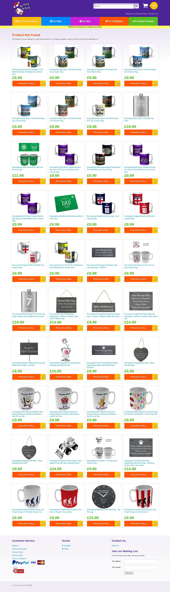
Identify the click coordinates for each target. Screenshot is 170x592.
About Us (130, 14)
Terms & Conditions (19, 559)
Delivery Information (19, 549)
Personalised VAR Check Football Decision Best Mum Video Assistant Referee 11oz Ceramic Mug (65, 169)
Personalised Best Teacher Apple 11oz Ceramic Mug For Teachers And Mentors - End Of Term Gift (65, 414)
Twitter (66, 549)
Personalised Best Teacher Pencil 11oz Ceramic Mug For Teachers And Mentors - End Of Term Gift (102, 414)
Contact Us (153, 14)
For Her (86, 21)
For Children (115, 21)
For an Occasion (28, 21)
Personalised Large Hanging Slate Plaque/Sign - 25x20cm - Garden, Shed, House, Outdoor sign (64, 316)
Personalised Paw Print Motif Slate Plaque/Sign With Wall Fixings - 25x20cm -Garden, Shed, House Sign (139, 463)
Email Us (115, 546)
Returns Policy (17, 552)
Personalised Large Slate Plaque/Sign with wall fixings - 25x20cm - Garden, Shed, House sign (140, 316)
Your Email (116, 567)
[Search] (136, 6)
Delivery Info (140, 14)
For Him (57, 21)
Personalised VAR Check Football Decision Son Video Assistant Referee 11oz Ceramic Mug (139, 169)
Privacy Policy (17, 555)
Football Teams (144, 21)
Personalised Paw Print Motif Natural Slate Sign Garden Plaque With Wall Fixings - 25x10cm (102, 365)
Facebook (66, 546)
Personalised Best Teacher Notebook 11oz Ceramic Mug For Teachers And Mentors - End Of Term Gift (27, 414)
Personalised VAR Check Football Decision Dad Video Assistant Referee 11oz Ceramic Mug (27, 218)
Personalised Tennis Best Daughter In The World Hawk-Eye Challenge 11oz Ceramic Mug (27, 72)
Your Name (116, 561)
